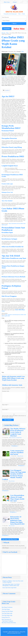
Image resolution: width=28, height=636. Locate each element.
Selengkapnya (14, 445)
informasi (13, 437)
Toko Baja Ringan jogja (7, 613)
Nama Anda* (5, 404)
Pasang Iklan (7, 28)
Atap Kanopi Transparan (7, 621)
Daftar (19, 13)
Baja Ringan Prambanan (7, 607)
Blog (7, 33)
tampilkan (7, 90)
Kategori (14, 2)
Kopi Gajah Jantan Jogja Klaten (9, 587)
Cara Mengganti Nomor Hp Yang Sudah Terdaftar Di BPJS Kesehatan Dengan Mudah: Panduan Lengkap (14, 474)
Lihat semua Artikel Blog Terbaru (10, 539)
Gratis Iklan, (4, 76)
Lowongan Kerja (18, 437)
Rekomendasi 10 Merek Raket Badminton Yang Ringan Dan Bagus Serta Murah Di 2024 (17, 520)
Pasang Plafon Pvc (6, 617)
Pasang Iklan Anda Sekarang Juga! (10, 13)
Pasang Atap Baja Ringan (7, 611)
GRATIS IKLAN (15, 631)
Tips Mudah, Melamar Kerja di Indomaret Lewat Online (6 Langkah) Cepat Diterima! (17, 432)
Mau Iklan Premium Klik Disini (9, 622)
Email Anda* (5, 409)
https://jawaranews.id (6, 619)
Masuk (23, 13)
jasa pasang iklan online (15, 633)
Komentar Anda (5, 391)
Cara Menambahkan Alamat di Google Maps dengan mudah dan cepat (17, 498)
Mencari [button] (14, 23)
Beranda (3, 33)
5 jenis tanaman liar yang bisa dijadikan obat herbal (17, 452)
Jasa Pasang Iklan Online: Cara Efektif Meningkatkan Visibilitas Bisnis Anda (11, 585)
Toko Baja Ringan (6, 609)
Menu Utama (6, 2)
